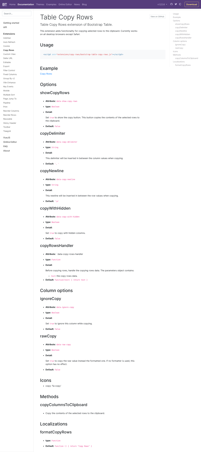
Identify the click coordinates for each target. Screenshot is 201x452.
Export (6, 66)
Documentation (26, 4)
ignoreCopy (180, 44)
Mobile (6, 90)
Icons (175, 51)
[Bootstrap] (4, 4)
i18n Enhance (9, 82)
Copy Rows (8, 50)
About (6, 150)
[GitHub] (171, 4)
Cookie (6, 46)
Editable (7, 62)
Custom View (9, 54)
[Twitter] (176, 4)
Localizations (179, 61)
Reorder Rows (9, 115)
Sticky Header (9, 123)
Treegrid (7, 131)
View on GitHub (157, 16)
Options (176, 20)
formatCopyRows (183, 65)
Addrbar (7, 38)
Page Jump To (10, 98)
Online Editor (65, 4)
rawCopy (179, 48)
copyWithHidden (182, 34)
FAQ (5, 146)
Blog (84, 4)
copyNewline (181, 31)
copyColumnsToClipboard (186, 58)
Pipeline (6, 103)
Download (191, 4)
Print (5, 107)
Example (177, 17)
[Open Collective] (180, 4)
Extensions (9, 33)
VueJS (6, 137)
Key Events (8, 86)
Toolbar (6, 127)
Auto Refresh (9, 42)
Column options (180, 41)
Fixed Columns (10, 74)
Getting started (11, 22)
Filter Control (9, 70)
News (77, 4)
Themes (40, 4)
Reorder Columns (11, 111)
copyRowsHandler (183, 38)
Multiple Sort (9, 95)
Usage (176, 14)
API (5, 27)
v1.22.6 (161, 4)
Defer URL (8, 58)
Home (12, 4)
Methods (177, 55)
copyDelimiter (181, 27)
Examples (51, 4)
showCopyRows (182, 24)
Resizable (7, 119)
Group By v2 (9, 78)
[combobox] (16, 13)
